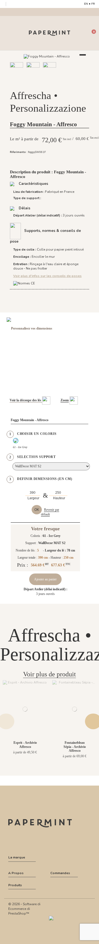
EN (86, 4)
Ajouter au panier (45, 579)
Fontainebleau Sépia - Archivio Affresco (75, 747)
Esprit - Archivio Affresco (25, 744)
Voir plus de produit (49, 674)
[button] (43, 83)
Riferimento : (19, 152)
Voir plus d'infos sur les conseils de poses (47, 276)
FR (93, 4)
